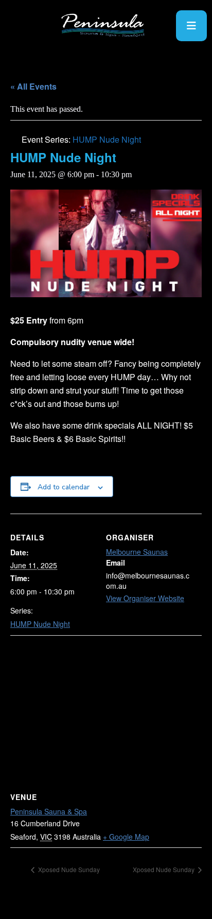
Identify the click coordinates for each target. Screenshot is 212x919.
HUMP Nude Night (40, 624)
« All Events (33, 86)
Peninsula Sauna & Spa (48, 811)
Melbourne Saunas (137, 552)
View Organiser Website (145, 598)
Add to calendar (64, 487)
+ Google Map (126, 836)
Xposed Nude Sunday (68, 869)
